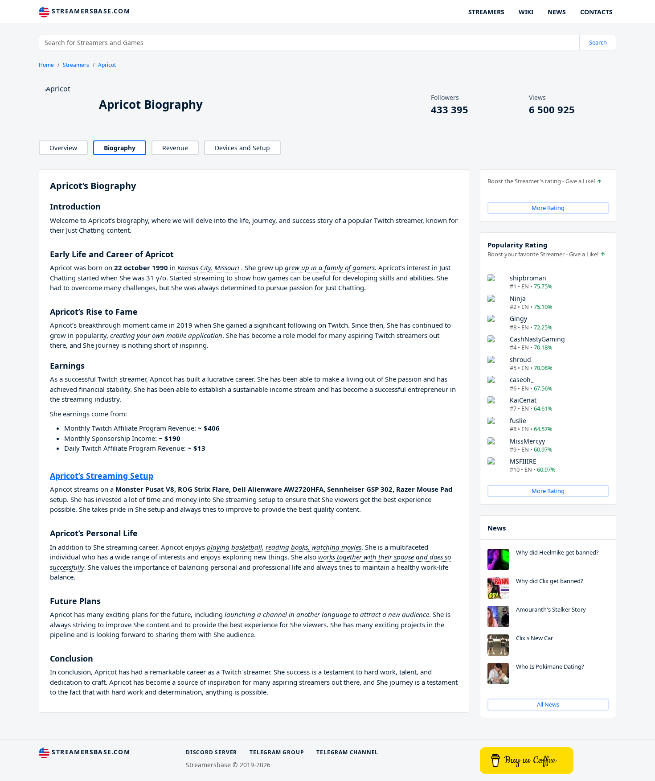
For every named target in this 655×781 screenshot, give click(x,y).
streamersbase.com (89, 11)
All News (548, 704)
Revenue (175, 148)
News (496, 527)
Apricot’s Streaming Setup (101, 475)
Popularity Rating (517, 244)
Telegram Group (277, 752)
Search (598, 42)
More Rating (548, 208)
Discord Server (211, 752)
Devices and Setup (242, 148)
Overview (63, 148)
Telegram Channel (347, 752)
